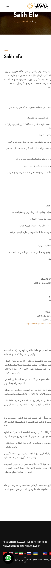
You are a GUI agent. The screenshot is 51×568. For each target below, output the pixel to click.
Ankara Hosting (10, 542)
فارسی (21, 560)
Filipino (45, 560)
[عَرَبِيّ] (17, 553)
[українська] (35, 553)
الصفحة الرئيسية (21, 21)
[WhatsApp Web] (8, 558)
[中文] (25, 553)
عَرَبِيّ (17, 560)
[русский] (29, 553)
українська (37, 560)
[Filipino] (44, 553)
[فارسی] (21, 553)
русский (30, 560)
